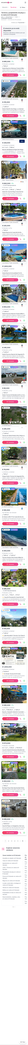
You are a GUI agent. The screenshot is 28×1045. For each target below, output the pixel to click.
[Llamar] (20, 75)
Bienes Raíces (9, 17)
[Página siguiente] (25, 841)
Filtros (23, 7)
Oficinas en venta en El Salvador (11, 887)
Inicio (2, 17)
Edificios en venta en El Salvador (11, 890)
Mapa (23, 1042)
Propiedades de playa (6, 18)
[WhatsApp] (24, 75)
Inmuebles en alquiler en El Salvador (12, 858)
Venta (16, 17)
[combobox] (18, 22)
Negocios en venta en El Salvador (11, 880)
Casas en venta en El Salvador (10, 860)
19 (22, 841)
